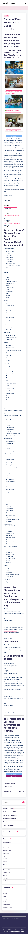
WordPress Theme (7, 907)
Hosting (5, 899)
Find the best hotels (16, 918)
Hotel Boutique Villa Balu (9, 818)
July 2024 (5, 856)
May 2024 (5, 861)
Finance (5, 893)
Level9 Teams (10, 783)
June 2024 (5, 858)
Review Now (14, 776)
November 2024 (7, 845)
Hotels (6, 15)
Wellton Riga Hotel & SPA (10, 811)
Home (3, 8)
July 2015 (5, 881)
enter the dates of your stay (10, 631)
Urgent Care (6, 918)
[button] (8, 786)
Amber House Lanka (8, 825)
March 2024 (6, 867)
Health (4, 896)
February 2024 (6, 870)
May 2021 (5, 875)
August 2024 (6, 853)
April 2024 (5, 864)
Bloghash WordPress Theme (16, 931)
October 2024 (6, 847)
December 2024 (7, 842)
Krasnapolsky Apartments (10, 815)
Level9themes (9, 3)
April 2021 (5, 878)
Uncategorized (6, 904)
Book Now (14, 136)
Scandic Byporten (8, 821)
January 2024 (6, 872)
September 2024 (7, 850)
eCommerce (6, 890)
